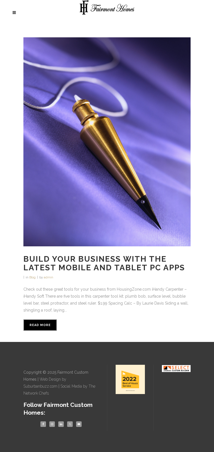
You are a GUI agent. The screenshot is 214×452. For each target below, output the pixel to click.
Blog (32, 277)
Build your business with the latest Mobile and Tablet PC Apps (104, 263)
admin (48, 277)
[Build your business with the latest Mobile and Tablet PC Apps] (107, 141)
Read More (40, 325)
